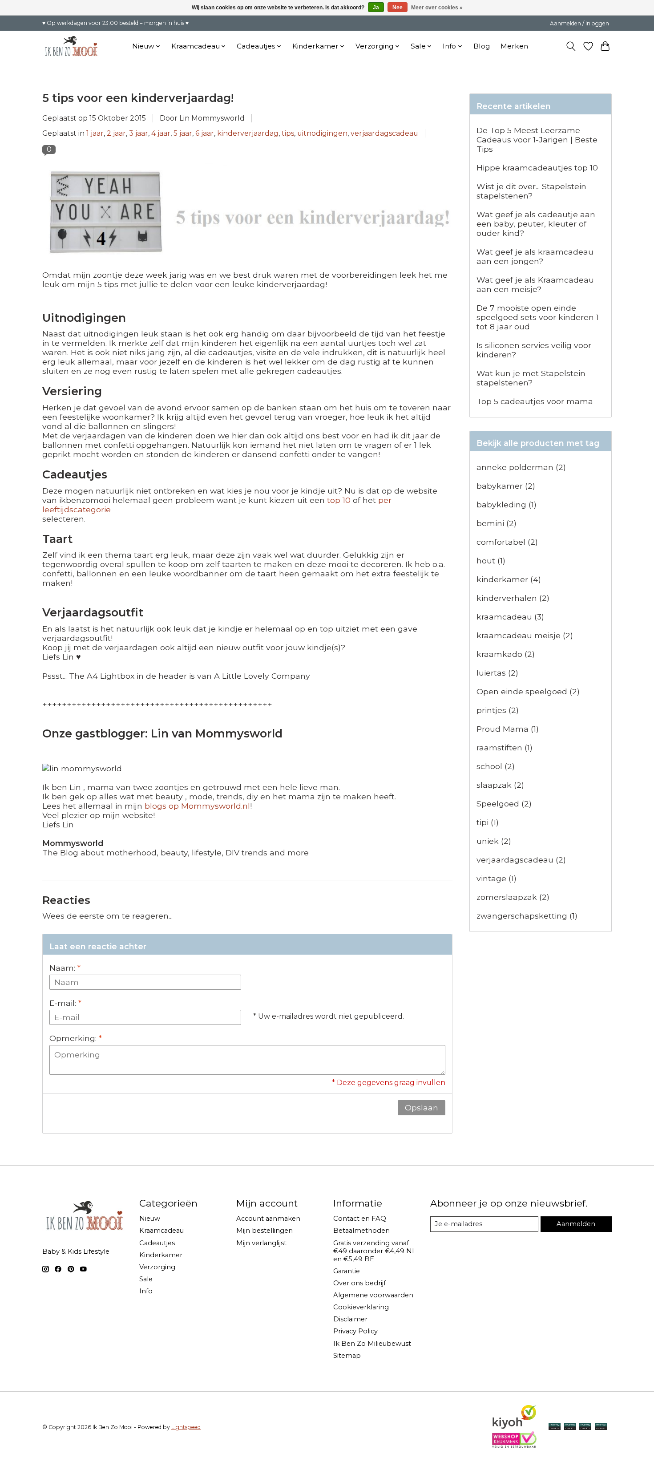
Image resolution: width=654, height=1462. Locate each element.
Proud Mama (507, 728)
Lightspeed (186, 1427)
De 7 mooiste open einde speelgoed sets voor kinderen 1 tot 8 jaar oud (537, 317)
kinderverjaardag (248, 133)
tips (288, 133)
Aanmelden (576, 1224)
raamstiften (504, 747)
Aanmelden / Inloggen (579, 23)
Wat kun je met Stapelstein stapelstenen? (530, 378)
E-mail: (65, 1003)
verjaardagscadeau (384, 133)
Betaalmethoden (361, 1231)
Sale (146, 1279)
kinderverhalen (512, 598)
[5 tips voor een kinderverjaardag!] (247, 265)
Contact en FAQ (359, 1219)
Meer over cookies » (437, 7)
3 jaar (138, 133)
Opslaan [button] (421, 1107)
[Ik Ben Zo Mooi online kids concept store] (71, 46)
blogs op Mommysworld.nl (197, 805)
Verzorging (157, 1267)
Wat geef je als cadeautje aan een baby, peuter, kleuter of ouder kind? (535, 224)
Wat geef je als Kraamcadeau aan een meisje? (535, 284)
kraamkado (505, 654)
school (495, 766)
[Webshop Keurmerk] (514, 1445)
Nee (397, 7)
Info (146, 1291)
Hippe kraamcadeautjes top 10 (537, 167)
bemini (496, 523)
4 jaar (160, 133)
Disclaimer (350, 1319)
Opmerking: (75, 1038)
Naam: (65, 967)
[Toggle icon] (571, 46)
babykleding (506, 504)
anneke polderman (521, 467)
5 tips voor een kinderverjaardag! (138, 98)
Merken (514, 46)
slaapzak (500, 785)
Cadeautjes (157, 1243)
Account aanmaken (268, 1219)
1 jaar (95, 133)
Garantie (346, 1271)
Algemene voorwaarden (373, 1295)
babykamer (505, 485)
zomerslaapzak (512, 897)
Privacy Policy (355, 1331)
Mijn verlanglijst (261, 1243)
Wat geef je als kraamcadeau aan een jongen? (534, 256)
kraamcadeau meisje (524, 635)
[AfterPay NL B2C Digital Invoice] (555, 1427)
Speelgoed (504, 803)
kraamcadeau (510, 616)
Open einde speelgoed (528, 691)
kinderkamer (508, 579)
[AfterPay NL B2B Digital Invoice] (585, 1427)
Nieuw (149, 1219)
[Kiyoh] (514, 1426)
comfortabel (507, 542)
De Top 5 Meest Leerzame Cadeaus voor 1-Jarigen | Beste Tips (536, 140)
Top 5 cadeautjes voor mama (534, 401)
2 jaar (116, 133)
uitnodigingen (322, 133)
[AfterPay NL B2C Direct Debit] (601, 1427)
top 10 (339, 500)
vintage (496, 878)
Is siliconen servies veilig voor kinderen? (533, 349)
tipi (487, 822)
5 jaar (183, 133)
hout (490, 560)
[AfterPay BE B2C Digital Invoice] (570, 1427)
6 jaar (204, 133)
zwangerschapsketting (526, 915)
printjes (497, 710)
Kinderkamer (160, 1255)
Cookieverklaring (361, 1307)
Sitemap (347, 1356)
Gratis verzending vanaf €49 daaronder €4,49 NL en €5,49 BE (374, 1251)
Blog (481, 46)
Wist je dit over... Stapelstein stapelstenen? (531, 191)
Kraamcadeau (161, 1231)
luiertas (497, 672)
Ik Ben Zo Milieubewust (372, 1344)
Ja (376, 7)
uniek (493, 841)
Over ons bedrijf (359, 1283)
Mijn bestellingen (264, 1231)
